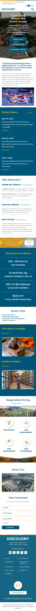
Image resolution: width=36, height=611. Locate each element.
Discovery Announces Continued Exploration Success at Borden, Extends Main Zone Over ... (17, 144)
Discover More (27, 185)
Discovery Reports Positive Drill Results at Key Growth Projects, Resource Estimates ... (17, 163)
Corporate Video (18, 44)
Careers (8, 574)
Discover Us (24, 558)
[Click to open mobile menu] (32, 9)
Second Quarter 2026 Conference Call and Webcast (13, 318)
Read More (6, 333)
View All (30, 112)
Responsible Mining (24, 562)
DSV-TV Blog (10, 570)
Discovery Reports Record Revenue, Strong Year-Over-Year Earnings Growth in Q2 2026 (17, 124)
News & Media (25, 567)
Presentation (18, 39)
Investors (9, 567)
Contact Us (24, 570)
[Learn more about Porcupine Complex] (18, 348)
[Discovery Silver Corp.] (18, 538)
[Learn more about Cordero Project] (18, 381)
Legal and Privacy (8, 605)
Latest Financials (8, 320)
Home (8, 558)
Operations (10, 562)
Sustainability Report (18, 49)
